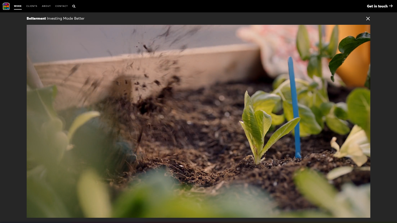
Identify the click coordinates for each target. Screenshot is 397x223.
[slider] (202, 214)
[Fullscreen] (366, 214)
